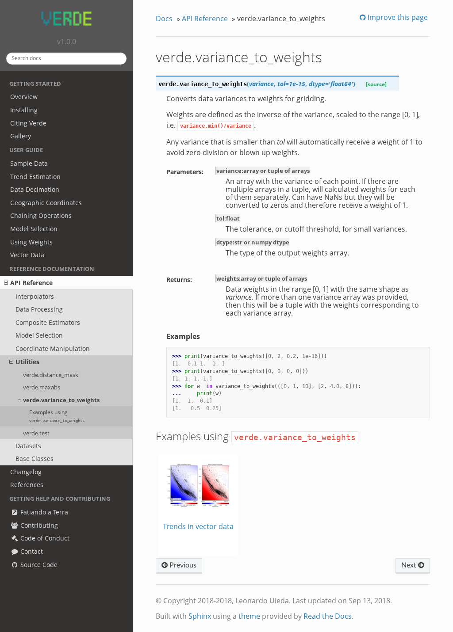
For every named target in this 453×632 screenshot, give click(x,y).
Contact (31, 551)
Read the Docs (327, 616)
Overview (24, 96)
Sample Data (29, 163)
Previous (182, 565)
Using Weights (31, 242)
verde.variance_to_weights (61, 400)
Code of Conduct (44, 538)
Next (409, 565)
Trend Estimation (35, 176)
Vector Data (27, 255)
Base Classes (34, 458)
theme (249, 616)
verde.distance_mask (50, 375)
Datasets (28, 446)
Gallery (20, 136)
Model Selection (34, 229)
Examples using (56, 416)
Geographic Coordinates (46, 202)
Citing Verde (28, 123)
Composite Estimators (47, 322)
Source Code (38, 564)
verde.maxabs (41, 387)
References (26, 484)
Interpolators (34, 296)
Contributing (38, 525)
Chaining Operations (41, 215)
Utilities (27, 362)
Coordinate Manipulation (52, 348)
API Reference (31, 282)
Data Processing (39, 309)
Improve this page (397, 17)
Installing (24, 110)
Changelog (26, 472)
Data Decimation (34, 189)
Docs (164, 18)
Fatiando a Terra (43, 512)
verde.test (36, 433)
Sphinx (199, 616)
